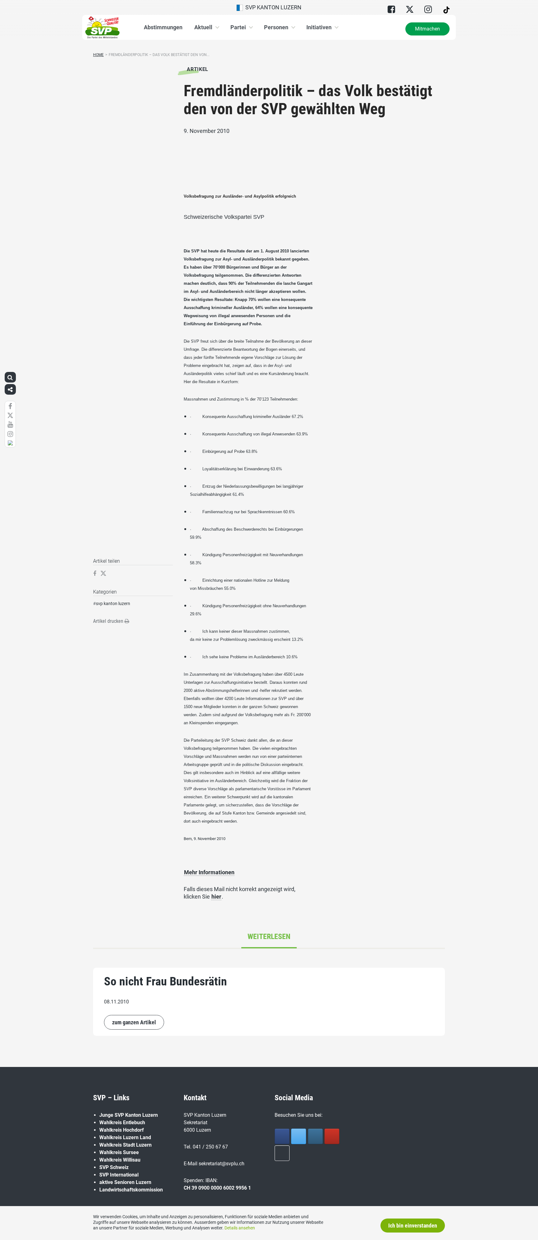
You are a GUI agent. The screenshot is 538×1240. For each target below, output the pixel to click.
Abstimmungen (163, 27)
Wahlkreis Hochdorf (121, 1130)
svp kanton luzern (113, 603)
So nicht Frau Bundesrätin (165, 981)
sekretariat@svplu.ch (221, 1164)
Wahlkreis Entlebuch (122, 1122)
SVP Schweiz (114, 1167)
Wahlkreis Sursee (119, 1152)
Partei (238, 27)
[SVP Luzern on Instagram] (315, 1136)
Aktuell (203, 27)
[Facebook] (282, 1136)
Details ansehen (239, 1227)
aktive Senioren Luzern (125, 1182)
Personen (276, 27)
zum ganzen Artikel (134, 1022)
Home (98, 55)
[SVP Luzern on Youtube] (331, 1136)
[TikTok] (282, 1153)
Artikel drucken (109, 621)
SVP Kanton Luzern (272, 7)
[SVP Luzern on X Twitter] (298, 1136)
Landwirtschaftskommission (131, 1190)
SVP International (119, 1175)
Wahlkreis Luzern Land (125, 1137)
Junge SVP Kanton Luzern (128, 1115)
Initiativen (319, 27)
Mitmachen (427, 29)
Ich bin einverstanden (412, 1225)
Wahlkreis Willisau (119, 1160)
